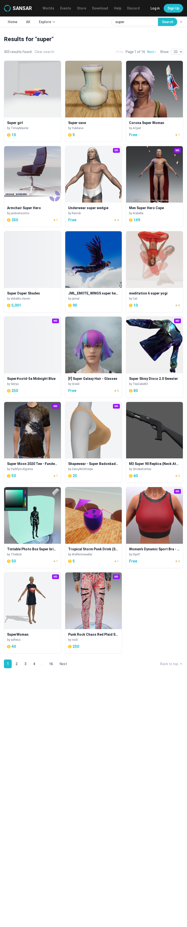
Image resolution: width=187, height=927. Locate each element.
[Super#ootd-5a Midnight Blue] (32, 357)
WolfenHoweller (82, 554)
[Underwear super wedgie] (93, 186)
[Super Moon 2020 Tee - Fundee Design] (32, 442)
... (42, 664)
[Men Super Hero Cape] (154, 186)
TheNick (16, 554)
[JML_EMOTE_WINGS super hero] (93, 271)
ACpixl (137, 128)
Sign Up (173, 8)
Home (12, 22)
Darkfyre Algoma (22, 469)
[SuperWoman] (32, 612)
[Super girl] (32, 101)
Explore (45, 22)
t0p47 (136, 554)
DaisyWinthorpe (82, 469)
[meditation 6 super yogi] (154, 271)
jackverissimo (20, 213)
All (28, 22)
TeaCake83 (140, 384)
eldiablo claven (20, 298)
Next (63, 664)
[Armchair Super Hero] (32, 186)
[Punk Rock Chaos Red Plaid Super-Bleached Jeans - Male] (93, 612)
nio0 (75, 640)
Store (81, 8)
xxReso (15, 640)
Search (167, 22)
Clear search (44, 52)
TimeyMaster (19, 128)
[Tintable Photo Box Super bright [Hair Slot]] (32, 527)
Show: (164, 52)
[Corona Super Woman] (154, 101)
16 (51, 664)
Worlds (48, 8)
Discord (133, 8)
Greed (75, 384)
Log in (155, 8)
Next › (151, 52)
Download (100, 8)
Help (117, 8)
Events (65, 8)
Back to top (169, 664)
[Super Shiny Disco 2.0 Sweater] (154, 357)
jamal (75, 298)
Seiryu (15, 384)
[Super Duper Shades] (32, 271)
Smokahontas (142, 469)
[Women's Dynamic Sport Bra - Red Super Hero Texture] (154, 527)
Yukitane (77, 128)
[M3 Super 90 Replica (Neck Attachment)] (154, 442)
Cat (135, 298)
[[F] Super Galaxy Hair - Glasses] (93, 357)
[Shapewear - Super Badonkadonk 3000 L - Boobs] (93, 442)
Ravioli (76, 213)
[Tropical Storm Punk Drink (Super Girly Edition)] (93, 527)
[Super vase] (93, 101)
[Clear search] (181, 22)
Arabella (138, 213)
